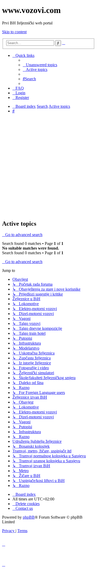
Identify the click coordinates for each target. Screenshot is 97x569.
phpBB (29, 517)
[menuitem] (40, 65)
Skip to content (14, 32)
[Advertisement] (48, 166)
